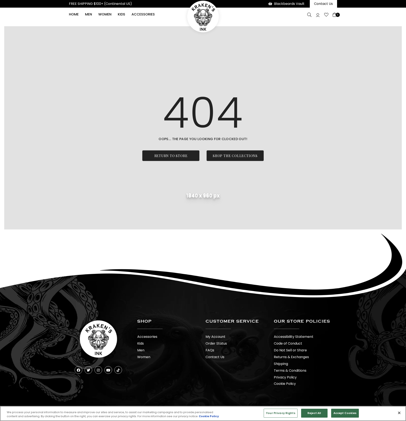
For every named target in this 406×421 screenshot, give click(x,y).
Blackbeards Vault (289, 3)
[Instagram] (98, 370)
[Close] (399, 412)
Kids (121, 14)
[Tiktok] (118, 370)
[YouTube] (108, 370)
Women (104, 14)
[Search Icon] (309, 15)
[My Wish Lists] (326, 15)
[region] (203, 413)
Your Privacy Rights (280, 413)
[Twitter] (88, 370)
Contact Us (323, 3)
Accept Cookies (345, 413)
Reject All (314, 413)
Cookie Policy (285, 383)
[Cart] (335, 15)
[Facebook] (78, 370)
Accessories (143, 14)
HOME (74, 14)
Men (88, 14)
